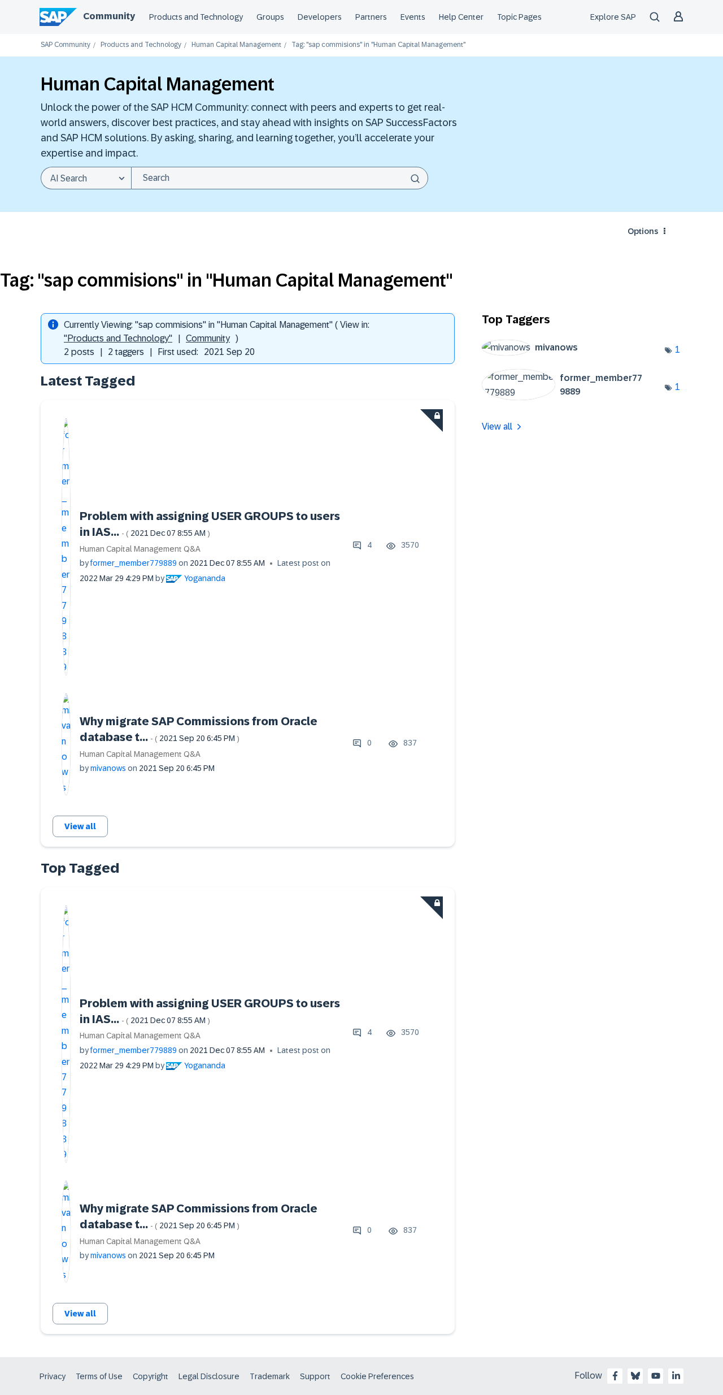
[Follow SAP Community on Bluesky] (635, 1375)
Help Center (461, 16)
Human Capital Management (236, 45)
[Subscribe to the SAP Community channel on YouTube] (655, 1375)
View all (80, 826)
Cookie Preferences (377, 1376)
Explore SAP (613, 16)
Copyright (150, 1376)
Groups (270, 16)
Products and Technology (196, 16)
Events (412, 16)
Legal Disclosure (208, 1376)
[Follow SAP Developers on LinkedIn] (676, 1375)
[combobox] (279, 178)
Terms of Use (99, 1376)
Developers (320, 16)
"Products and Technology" (118, 338)
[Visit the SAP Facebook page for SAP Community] (615, 1375)
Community (109, 16)
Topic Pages (519, 16)
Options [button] (643, 231)
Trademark (270, 1376)
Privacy (53, 1376)
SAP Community (65, 45)
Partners (371, 16)
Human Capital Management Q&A (140, 548)
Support (315, 1376)
